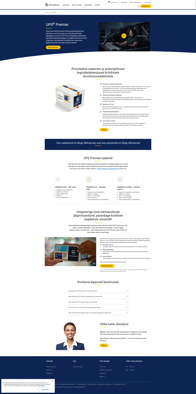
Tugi (74, 361)
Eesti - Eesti (147, 2)
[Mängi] (123, 35)
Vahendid (49, 361)
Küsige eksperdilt (52, 47)
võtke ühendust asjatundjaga (107, 169)
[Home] (52, 5)
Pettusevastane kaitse (118, 384)
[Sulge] (52, 380)
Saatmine (97, 5)
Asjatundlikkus (88, 5)
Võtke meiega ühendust (135, 2)
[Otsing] (138, 6)
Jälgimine (48, 373)
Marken (101, 376)
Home (47, 12)
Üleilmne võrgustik (77, 5)
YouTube (131, 370)
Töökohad (102, 373)
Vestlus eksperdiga (77, 366)
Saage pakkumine (50, 366)
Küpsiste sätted (92, 384)
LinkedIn (131, 366)
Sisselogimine (124, 2)
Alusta (103, 129)
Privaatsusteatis (81, 384)
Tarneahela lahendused (105, 370)
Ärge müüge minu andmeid (103, 384)
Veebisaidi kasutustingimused (67, 384)
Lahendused (65, 5)
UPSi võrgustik (104, 361)
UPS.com (102, 366)
